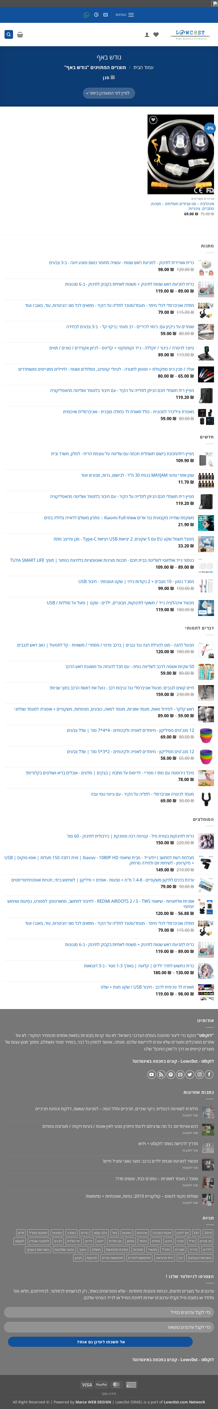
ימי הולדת (73, 1241)
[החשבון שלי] (147, 34)
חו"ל (192, 1241)
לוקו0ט (19, 1241)
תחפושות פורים (112, 1257)
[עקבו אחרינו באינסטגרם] (199, 1074)
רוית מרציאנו (164, 1257)
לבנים (58, 1241)
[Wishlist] (156, 34)
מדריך (194, 1249)
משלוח (96, 1249)
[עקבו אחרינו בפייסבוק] (209, 1074)
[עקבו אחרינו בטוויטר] (190, 1074)
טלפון (130, 1241)
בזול (114, 1232)
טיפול (143, 1241)
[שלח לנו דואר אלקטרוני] (180, 1074)
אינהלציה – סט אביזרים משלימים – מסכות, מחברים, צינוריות (182, 206)
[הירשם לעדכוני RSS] (161, 1074)
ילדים (88, 1241)
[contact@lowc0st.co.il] (105, 15)
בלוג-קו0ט (100, 1232)
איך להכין (183, 1232)
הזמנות (57, 1232)
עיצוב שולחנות (64, 1249)
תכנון (78, 1257)
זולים (21, 1232)
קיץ (180, 1257)
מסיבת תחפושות (117, 1249)
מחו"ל (166, 1249)
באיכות (127, 1232)
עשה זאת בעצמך (38, 1249)
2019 (208, 1232)
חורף (180, 1241)
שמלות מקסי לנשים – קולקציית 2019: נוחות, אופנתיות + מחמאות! (142, 1196)
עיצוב (83, 1249)
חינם (168, 1241)
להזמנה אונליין (39, 1241)
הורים (85, 1232)
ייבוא (100, 1241)
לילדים (207, 1249)
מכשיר (152, 1249)
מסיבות (138, 1249)
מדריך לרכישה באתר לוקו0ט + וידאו (168, 1143)
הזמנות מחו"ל (38, 1232)
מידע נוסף (109, 1393)
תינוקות (92, 1257)
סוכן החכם (163, 1049)
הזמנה (71, 1232)
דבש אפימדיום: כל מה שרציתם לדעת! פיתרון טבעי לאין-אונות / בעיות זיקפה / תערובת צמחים (120, 1126)
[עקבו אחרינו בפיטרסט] (170, 1074)
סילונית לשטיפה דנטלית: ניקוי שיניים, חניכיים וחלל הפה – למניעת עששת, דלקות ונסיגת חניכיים (116, 1108)
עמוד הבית (143, 67)
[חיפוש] (9, 34)
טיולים (156, 1241)
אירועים (142, 1232)
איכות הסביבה (161, 1232)
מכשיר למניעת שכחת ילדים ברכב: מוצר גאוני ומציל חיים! (150, 1161)
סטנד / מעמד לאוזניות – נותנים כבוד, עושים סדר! (157, 1178)
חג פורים (206, 1241)
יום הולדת (115, 1241)
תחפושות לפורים (139, 1257)
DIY (196, 1232)
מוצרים (180, 1249)
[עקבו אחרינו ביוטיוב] (151, 1074)
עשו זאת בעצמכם (200, 1257)
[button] (125, 15)
